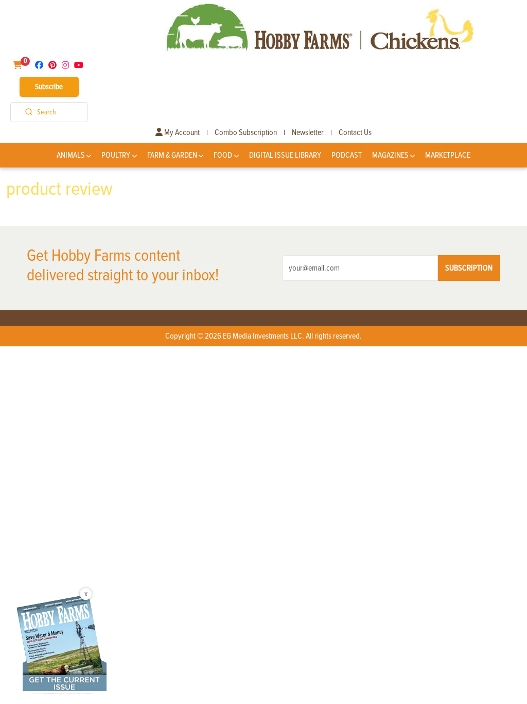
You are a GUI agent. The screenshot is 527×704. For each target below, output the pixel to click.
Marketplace (447, 155)
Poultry (115, 155)
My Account (181, 132)
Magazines (390, 155)
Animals (71, 155)
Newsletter (308, 132)
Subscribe (49, 86)
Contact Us (355, 132)
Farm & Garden (172, 155)
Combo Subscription (246, 132)
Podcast (346, 155)
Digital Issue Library (285, 155)
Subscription (469, 268)
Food (223, 155)
